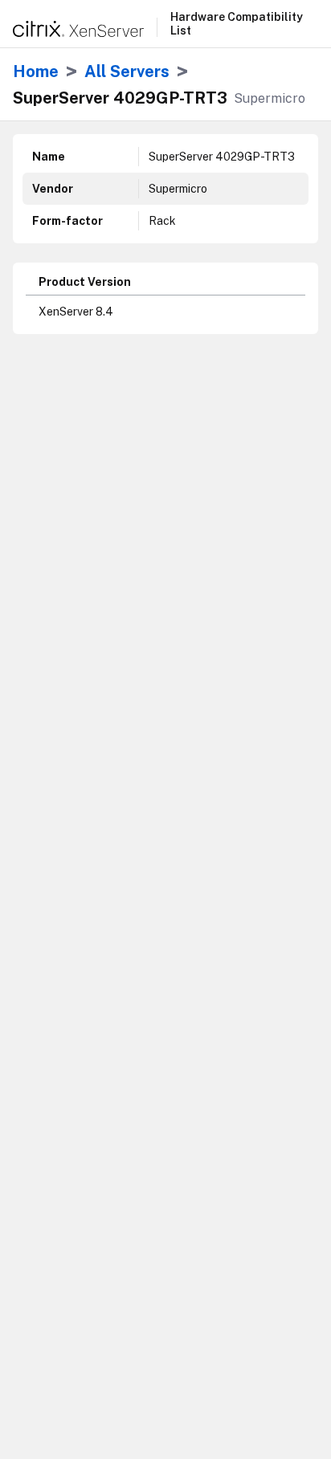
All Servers (127, 71)
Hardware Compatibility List (236, 23)
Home (36, 71)
